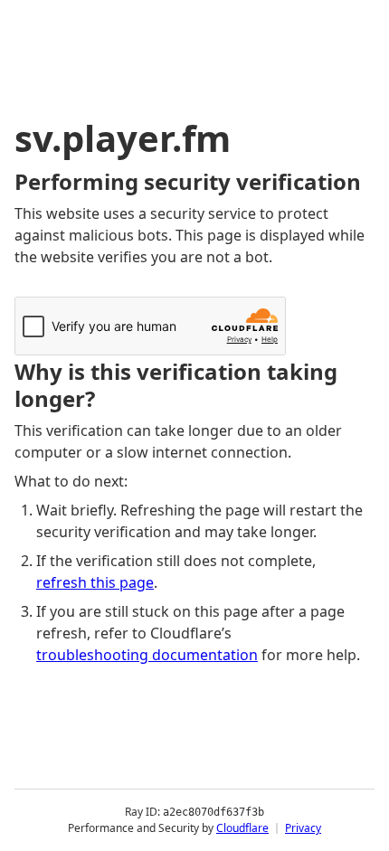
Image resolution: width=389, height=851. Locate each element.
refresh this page (95, 582)
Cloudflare (242, 828)
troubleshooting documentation (147, 655)
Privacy (303, 828)
